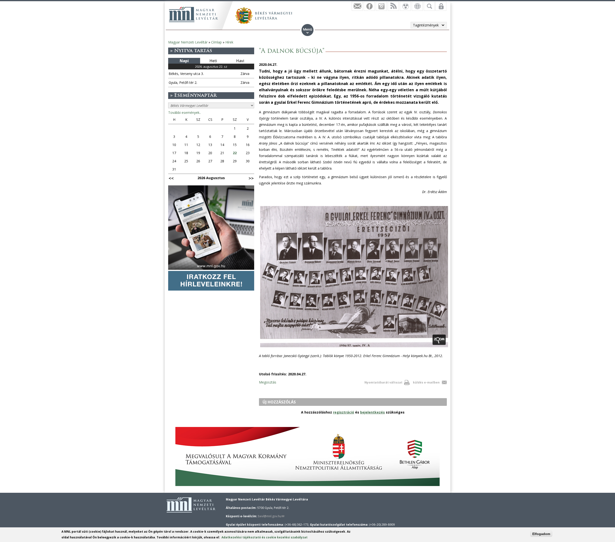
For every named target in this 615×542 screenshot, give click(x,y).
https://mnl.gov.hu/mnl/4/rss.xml (393, 6)
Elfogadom (541, 534)
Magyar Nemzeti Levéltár (188, 42)
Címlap (216, 42)
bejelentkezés (372, 412)
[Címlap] (193, 14)
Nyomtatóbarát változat (383, 382)
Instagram (381, 6)
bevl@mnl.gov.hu (271, 516)
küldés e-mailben (426, 382)
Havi (240, 60)
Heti (213, 60)
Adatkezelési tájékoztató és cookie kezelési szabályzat (264, 537)
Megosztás (267, 382)
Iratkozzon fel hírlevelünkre (357, 6)
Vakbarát (405, 6)
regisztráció (343, 412)
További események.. (184, 112)
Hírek (229, 42)
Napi (184, 60)
